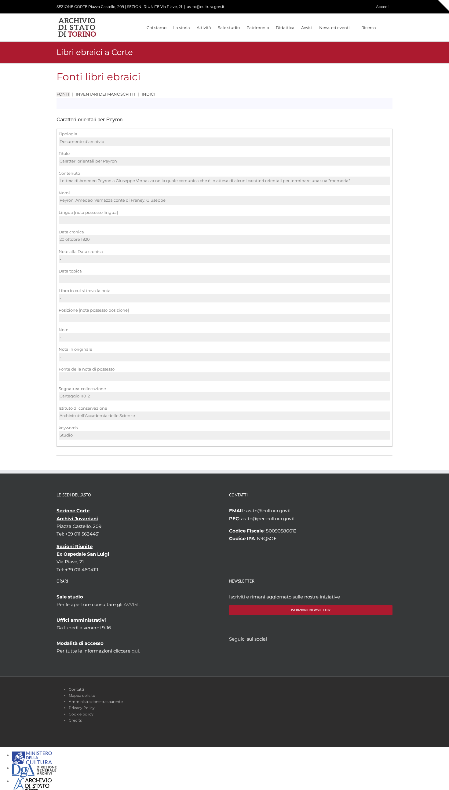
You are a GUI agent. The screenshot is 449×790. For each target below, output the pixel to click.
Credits (75, 720)
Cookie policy (81, 714)
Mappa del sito (82, 695)
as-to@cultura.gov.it (205, 6)
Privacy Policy (82, 707)
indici (148, 94)
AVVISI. (132, 604)
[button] (384, 27)
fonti (63, 94)
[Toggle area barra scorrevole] (443, 5)
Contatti (76, 689)
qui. (136, 651)
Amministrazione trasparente (96, 701)
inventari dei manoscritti (105, 94)
